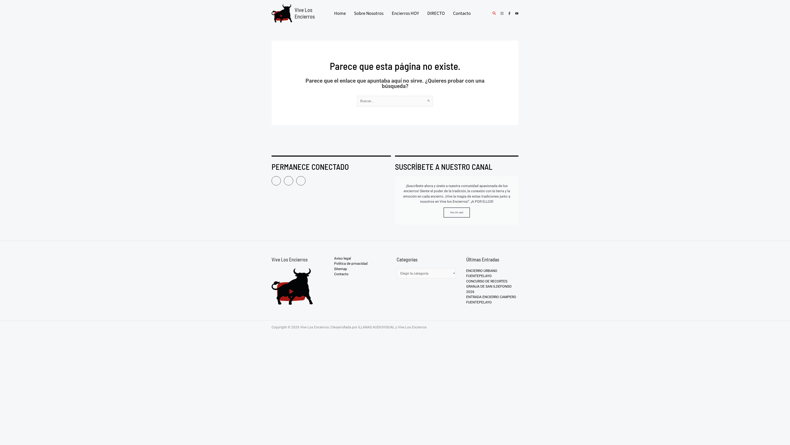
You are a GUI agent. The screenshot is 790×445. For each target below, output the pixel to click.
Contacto (341, 274)
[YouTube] (516, 13)
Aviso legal (342, 258)
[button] (494, 14)
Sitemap (340, 269)
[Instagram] (502, 13)
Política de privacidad (351, 263)
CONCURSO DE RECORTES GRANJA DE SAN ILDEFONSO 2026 (489, 286)
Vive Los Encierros (305, 13)
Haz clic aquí (456, 212)
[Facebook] (509, 13)
